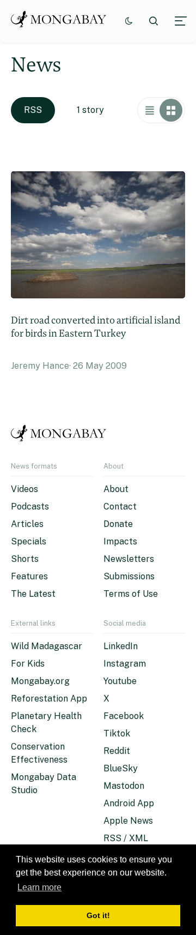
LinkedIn (120, 646)
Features (29, 576)
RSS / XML (125, 838)
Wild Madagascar (46, 646)
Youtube (120, 681)
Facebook (123, 716)
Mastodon (123, 786)
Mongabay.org (40, 681)
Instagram (124, 663)
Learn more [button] (39, 887)
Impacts (120, 541)
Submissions (129, 576)
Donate (118, 524)
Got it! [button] (98, 915)
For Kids (28, 663)
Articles (27, 524)
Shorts (25, 559)
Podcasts (30, 506)
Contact (120, 506)
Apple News (128, 821)
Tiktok (116, 733)
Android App (128, 803)
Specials (28, 541)
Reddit (116, 751)
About (115, 489)
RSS (33, 110)
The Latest (33, 594)
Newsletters (128, 559)
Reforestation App (49, 698)
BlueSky (120, 768)
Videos (24, 489)
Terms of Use (130, 594)
